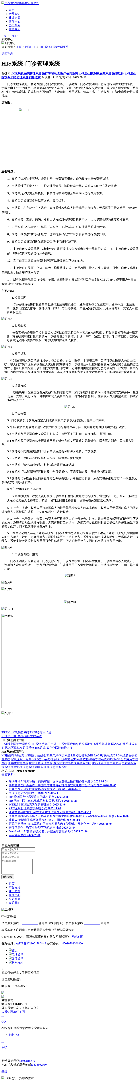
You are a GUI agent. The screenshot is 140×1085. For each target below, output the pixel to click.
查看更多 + (8, 774)
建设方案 (14, 17)
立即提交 (7, 876)
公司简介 (14, 25)
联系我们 (14, 29)
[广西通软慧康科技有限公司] (20, 3)
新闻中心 (14, 21)
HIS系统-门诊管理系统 (54, 47)
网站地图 (77, 936)
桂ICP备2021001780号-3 (31, 943)
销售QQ (14, 1034)
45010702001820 (72, 943)
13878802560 (39, 1064)
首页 (12, 10)
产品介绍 (14, 13)
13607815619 (9, 35)
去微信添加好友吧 (13, 1011)
